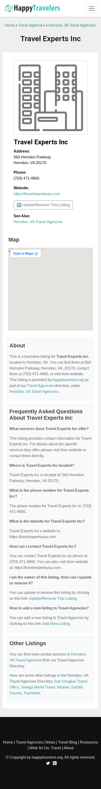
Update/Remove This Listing (53, 598)
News (50, 742)
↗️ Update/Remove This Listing (43, 205)
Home (10, 25)
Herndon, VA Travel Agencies (72, 25)
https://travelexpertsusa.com (37, 194)
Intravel (63, 687)
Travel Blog (67, 742)
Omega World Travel (38, 687)
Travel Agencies (31, 25)
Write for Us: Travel (45, 748)
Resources (89, 742)
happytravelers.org (68, 380)
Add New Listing (56, 624)
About (69, 748)
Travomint (31, 693)
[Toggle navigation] (91, 8)
